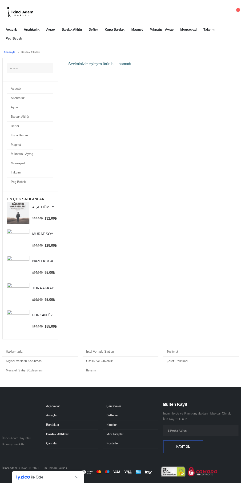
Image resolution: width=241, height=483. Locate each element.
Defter (93, 29)
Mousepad (188, 29)
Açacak (11, 29)
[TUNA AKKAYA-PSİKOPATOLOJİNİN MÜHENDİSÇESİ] (18, 294)
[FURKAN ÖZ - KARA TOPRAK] (18, 321)
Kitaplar (111, 425)
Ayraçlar (51, 415)
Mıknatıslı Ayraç (161, 29)
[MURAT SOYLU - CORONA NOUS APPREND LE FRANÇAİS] (18, 240)
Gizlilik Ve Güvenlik (99, 361)
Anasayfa (10, 52)
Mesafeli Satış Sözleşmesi (24, 370)
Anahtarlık (32, 29)
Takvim (208, 29)
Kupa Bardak (115, 29)
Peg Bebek (14, 38)
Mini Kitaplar (114, 434)
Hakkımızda (14, 351)
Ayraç (50, 29)
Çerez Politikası (177, 361)
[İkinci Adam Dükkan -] (20, 12)
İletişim (91, 370)
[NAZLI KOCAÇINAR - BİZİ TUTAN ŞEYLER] (18, 267)
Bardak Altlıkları (57, 434)
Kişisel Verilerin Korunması (24, 361)
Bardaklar (52, 425)
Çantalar (51, 443)
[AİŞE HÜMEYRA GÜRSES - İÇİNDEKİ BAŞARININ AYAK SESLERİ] (18, 213)
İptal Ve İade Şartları (100, 351)
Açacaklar (53, 406)
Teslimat (172, 351)
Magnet (137, 29)
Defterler (112, 415)
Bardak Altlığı (72, 29)
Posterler (112, 443)
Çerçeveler (113, 406)
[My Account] (222, 12)
